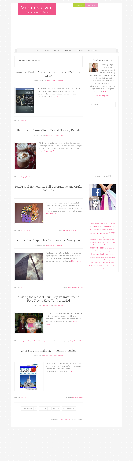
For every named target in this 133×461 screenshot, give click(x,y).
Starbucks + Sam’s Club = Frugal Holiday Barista (48, 130)
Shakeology (107, 260)
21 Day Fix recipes (93, 223)
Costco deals (105, 233)
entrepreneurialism (78, 341)
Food (30, 177)
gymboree (112, 242)
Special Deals (24, 120)
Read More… (107, 91)
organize (101, 260)
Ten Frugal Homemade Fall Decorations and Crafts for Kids (48, 188)
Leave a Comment (58, 305)
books (76, 397)
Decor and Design (25, 230)
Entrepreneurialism (25, 341)
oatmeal (111, 257)
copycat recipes (95, 233)
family (73, 287)
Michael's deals (104, 257)
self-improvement (60, 341)
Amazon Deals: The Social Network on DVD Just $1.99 (48, 73)
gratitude (106, 242)
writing (71, 341)
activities (80, 287)
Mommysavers (37, 7)
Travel (22, 287)
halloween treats (97, 248)
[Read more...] (61, 96)
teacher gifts (92, 265)
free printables (100, 239)
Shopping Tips (24, 177)
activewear (101, 223)
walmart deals (111, 265)
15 (54, 408)
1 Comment (60, 80)
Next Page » (70, 408)
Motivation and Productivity (38, 341)
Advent (106, 223)
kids (78, 230)
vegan (106, 265)
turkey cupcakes (100, 265)
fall (75, 230)
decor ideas (93, 239)
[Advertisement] (66, 33)
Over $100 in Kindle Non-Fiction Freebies (48, 350)
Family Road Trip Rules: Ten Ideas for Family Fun (48, 240)
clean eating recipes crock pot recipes (105, 229)
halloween (65, 230)
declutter (112, 237)
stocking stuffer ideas (107, 262)
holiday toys (107, 251)
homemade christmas (101, 254)
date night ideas (103, 237)
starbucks (97, 262)
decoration (71, 230)
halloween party (108, 245)
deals (73, 397)
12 (40, 408)
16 (58, 408)
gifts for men (101, 242)
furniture (95, 242)
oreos (97, 260)
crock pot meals (94, 237)
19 (64, 408)
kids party (98, 257)
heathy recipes (100, 251)
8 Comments (59, 135)
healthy (106, 248)
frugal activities (107, 239)
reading (81, 397)
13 (45, 408)
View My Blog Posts (102, 96)
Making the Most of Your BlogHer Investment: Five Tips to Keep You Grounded (48, 298)
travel (69, 287)
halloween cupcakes (97, 245)
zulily (102, 268)
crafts (81, 230)
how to (66, 341)
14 (49, 408)
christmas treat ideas (103, 226)
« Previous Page (27, 408)
